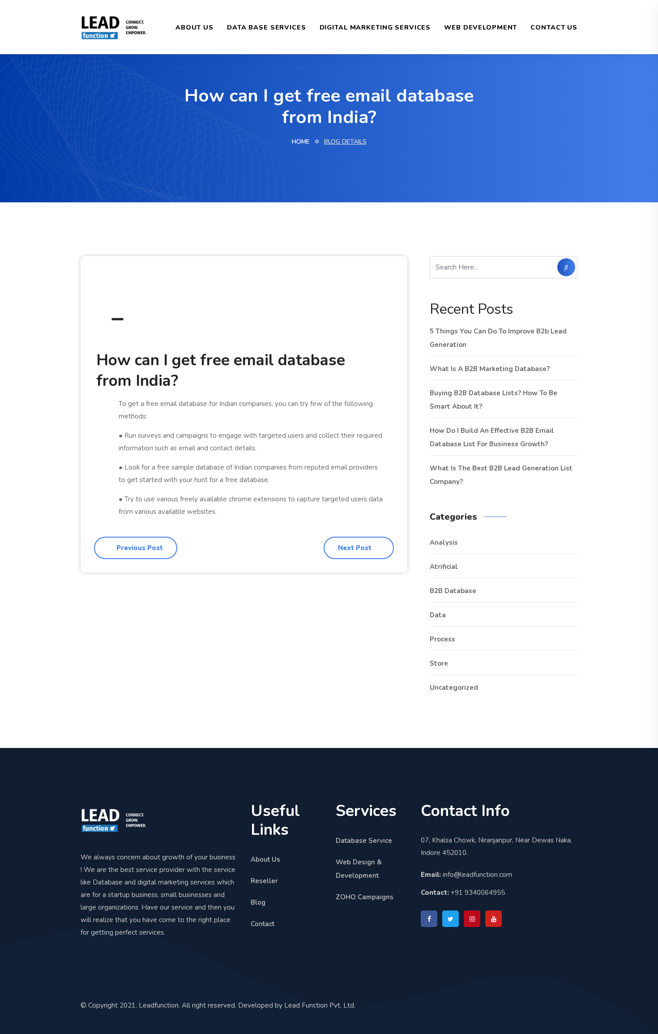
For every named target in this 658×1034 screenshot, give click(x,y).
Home (301, 141)
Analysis (444, 542)
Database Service (364, 840)
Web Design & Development (359, 869)
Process (442, 639)
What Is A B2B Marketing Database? (490, 368)
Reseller (264, 880)
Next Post (355, 547)
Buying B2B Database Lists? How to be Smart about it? (493, 400)
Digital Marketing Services (375, 27)
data (438, 615)
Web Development (480, 27)
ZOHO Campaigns (364, 897)
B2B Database (453, 590)
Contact (262, 923)
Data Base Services (266, 27)
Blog (258, 902)
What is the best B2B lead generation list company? (501, 475)
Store (439, 663)
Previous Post (139, 547)
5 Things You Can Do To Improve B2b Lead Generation (498, 338)
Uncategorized (454, 687)
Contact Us (553, 27)
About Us (194, 27)
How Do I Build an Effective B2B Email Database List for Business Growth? (492, 437)
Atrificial (444, 566)
